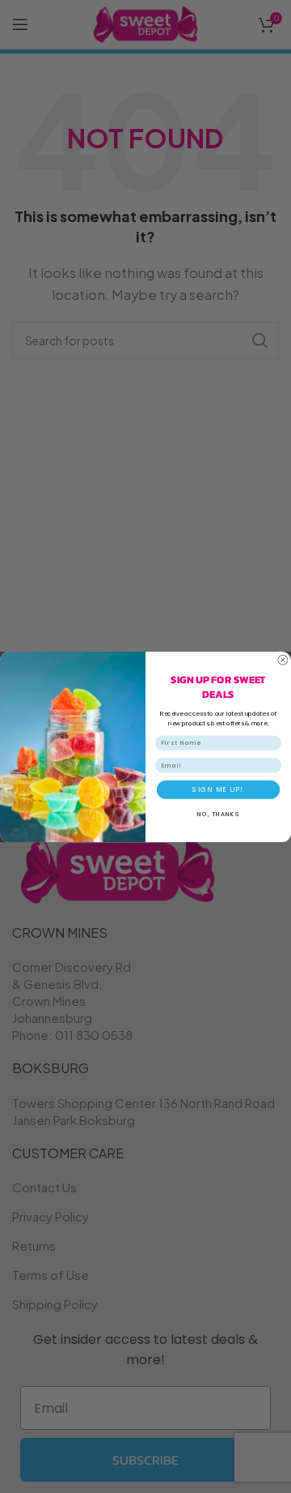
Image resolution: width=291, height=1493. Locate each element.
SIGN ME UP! (217, 789)
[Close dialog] (282, 659)
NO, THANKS (218, 813)
